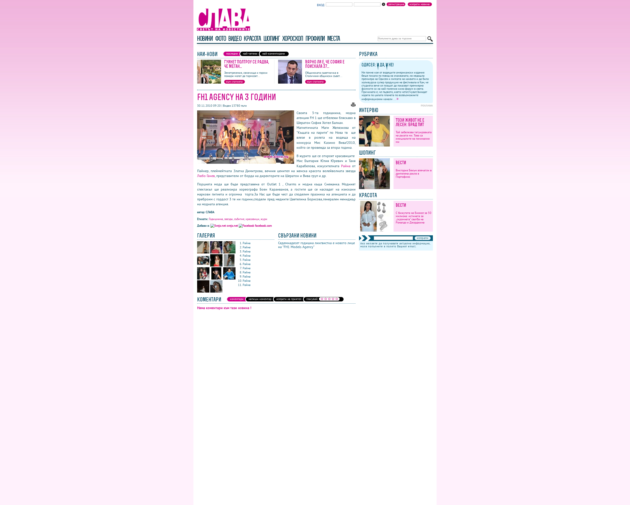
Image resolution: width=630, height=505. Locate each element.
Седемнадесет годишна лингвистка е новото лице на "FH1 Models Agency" (316, 245)
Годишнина (216, 219)
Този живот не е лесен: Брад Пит (410, 122)
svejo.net (232, 225)
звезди (228, 219)
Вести (401, 162)
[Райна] (203, 252)
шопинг (271, 38)
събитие (239, 219)
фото (220, 38)
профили (315, 38)
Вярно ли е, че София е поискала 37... (325, 64)
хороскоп (292, 38)
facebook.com (263, 225)
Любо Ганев (206, 176)
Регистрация (396, 4)
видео (234, 38)
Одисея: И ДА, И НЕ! (378, 65)
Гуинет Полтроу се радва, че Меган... (246, 64)
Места (333, 38)
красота (252, 38)
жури (264, 219)
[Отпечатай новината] (353, 105)
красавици (252, 219)
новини (205, 38)
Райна (345, 166)
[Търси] (430, 39)
